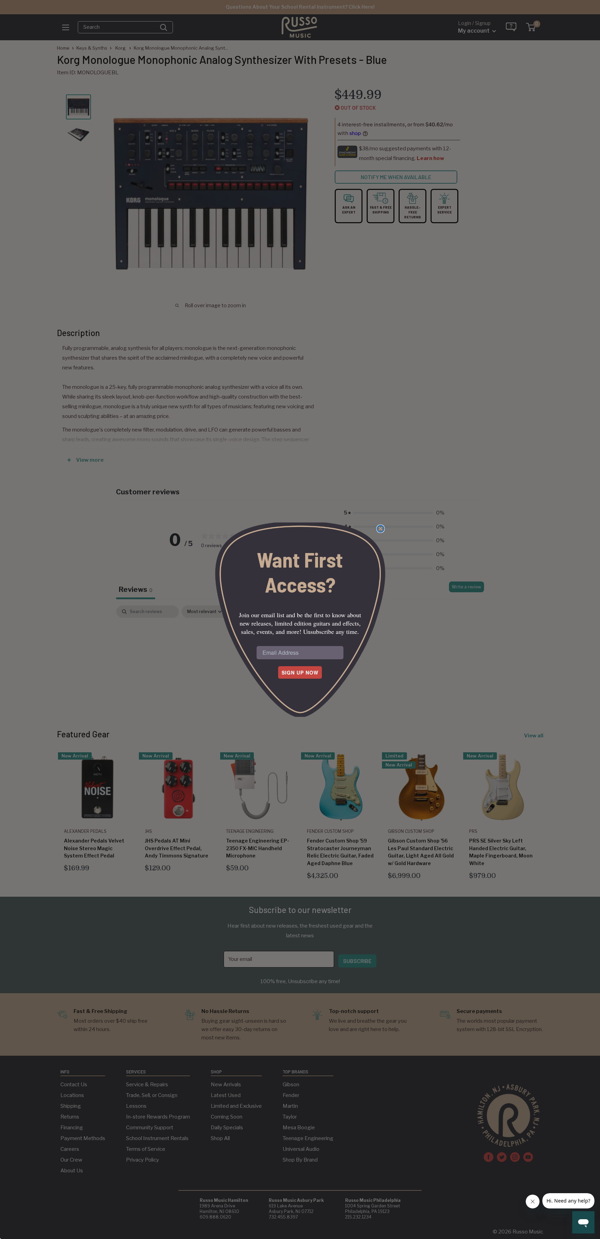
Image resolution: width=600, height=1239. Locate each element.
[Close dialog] (380, 528)
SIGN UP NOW (300, 672)
